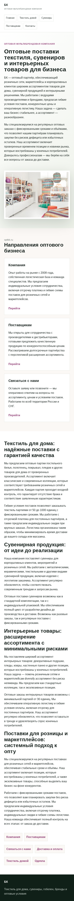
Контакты (30, 26)
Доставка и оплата (49, 849)
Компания (13, 837)
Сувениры (46, 18)
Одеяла (40, 860)
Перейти (14, 308)
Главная (10, 18)
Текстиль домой (28, 18)
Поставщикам (13, 26)
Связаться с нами (18, 849)
